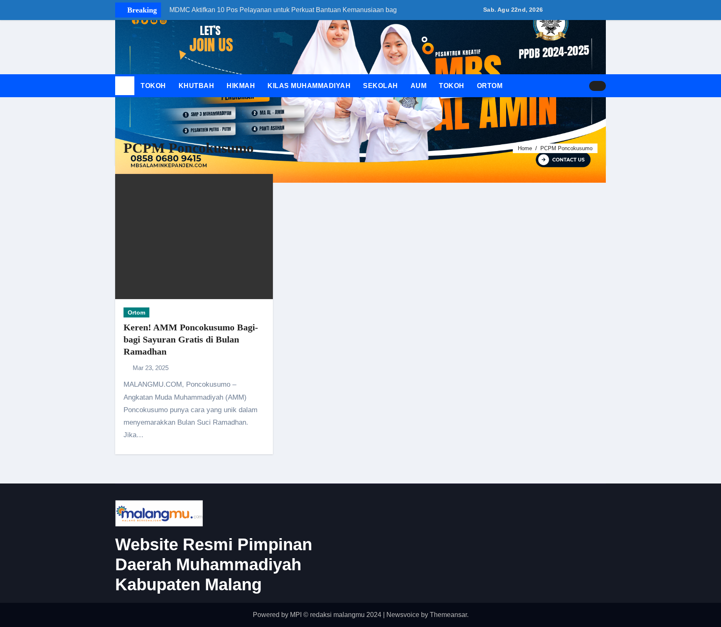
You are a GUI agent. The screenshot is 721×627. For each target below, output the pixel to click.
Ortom (136, 312)
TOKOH (153, 85)
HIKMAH (241, 85)
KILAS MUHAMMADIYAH (308, 85)
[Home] (124, 86)
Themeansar (448, 614)
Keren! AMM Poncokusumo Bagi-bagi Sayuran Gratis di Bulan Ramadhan (191, 339)
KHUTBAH (196, 85)
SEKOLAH (380, 85)
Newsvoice (402, 614)
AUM (419, 85)
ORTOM (490, 85)
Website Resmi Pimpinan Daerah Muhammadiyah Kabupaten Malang (213, 564)
